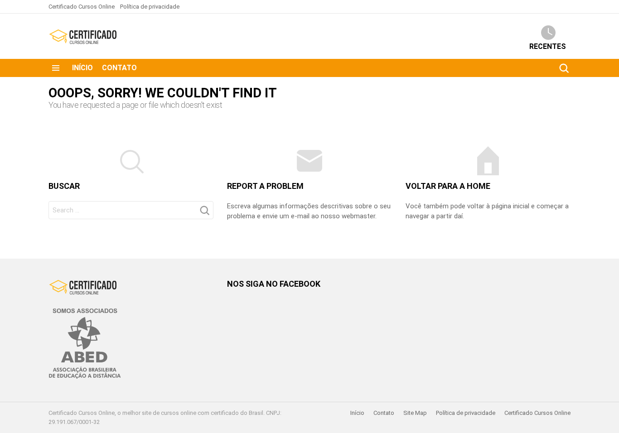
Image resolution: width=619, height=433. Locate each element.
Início (82, 67)
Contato (119, 67)
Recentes (547, 46)
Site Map (415, 412)
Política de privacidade (149, 6)
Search (564, 68)
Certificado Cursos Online (81, 6)
